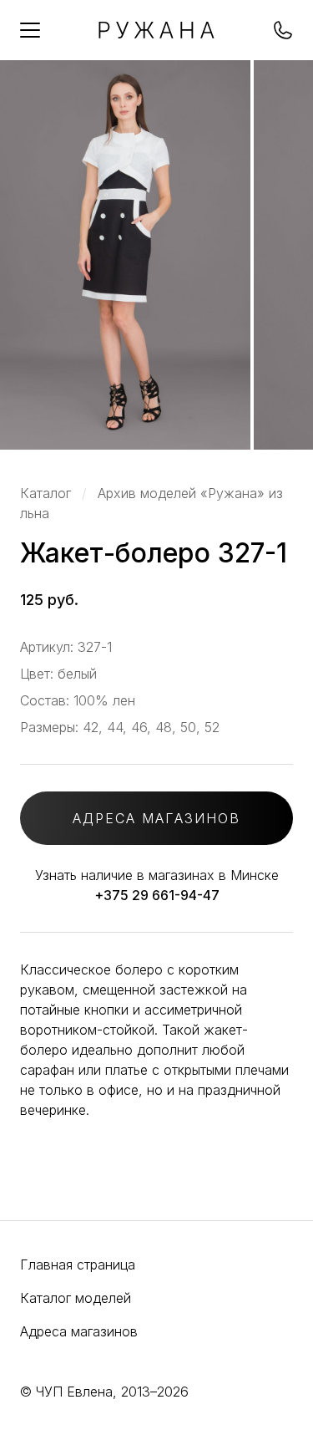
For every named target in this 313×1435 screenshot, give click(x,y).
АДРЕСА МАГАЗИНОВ (156, 818)
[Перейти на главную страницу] (156, 33)
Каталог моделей (75, 1298)
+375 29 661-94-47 (157, 895)
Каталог (45, 493)
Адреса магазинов (79, 1331)
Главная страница (77, 1264)
